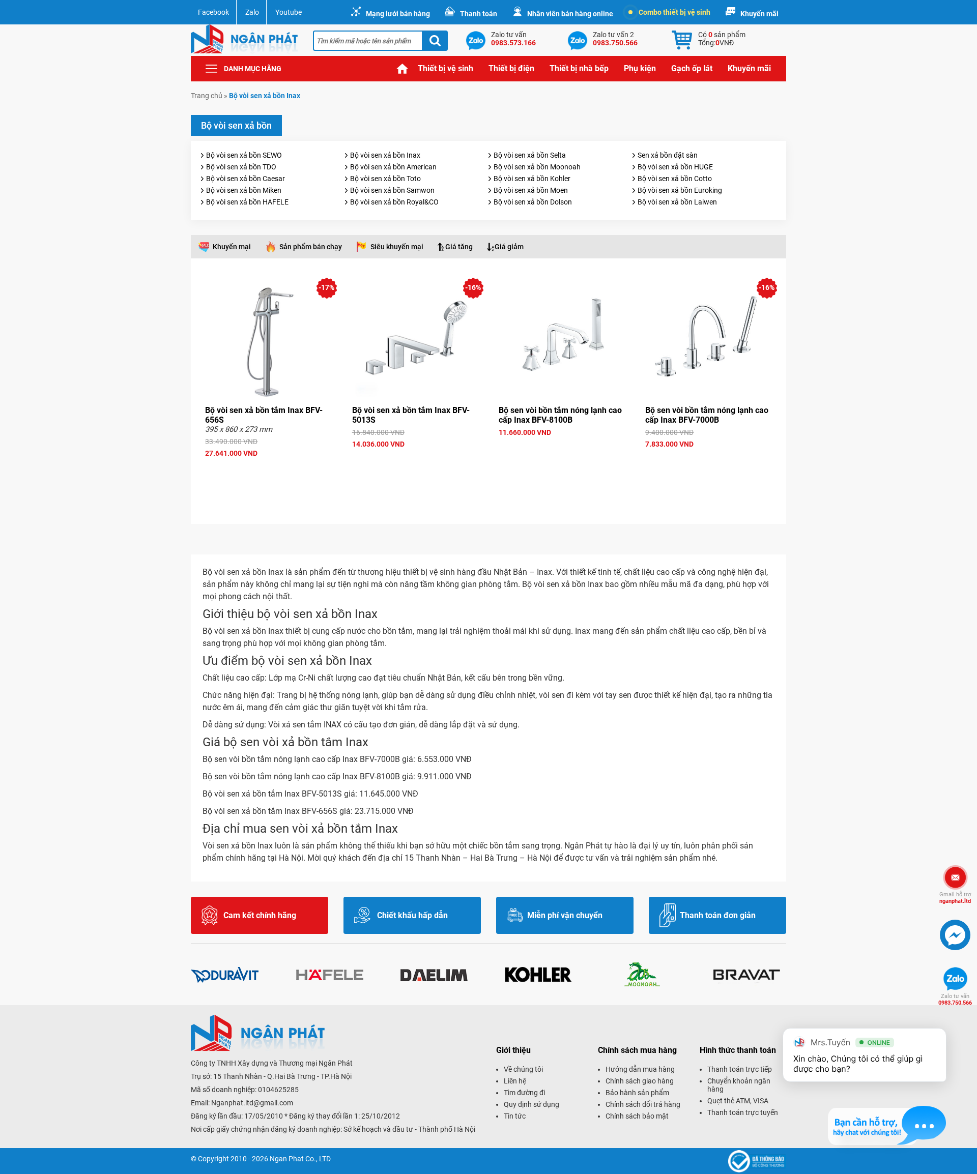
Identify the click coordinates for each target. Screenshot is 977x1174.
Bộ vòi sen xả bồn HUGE (675, 167)
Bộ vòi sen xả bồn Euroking (680, 190)
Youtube (288, 12)
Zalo (252, 12)
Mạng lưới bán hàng (398, 14)
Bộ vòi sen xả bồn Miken (243, 190)
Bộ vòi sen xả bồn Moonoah (537, 167)
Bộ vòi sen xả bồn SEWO (244, 155)
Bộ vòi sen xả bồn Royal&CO (394, 202)
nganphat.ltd (955, 897)
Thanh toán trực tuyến (742, 1112)
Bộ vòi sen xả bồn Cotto (675, 178)
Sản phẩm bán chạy (310, 247)
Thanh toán (478, 14)
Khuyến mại (232, 247)
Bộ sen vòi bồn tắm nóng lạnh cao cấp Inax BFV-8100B (560, 415)
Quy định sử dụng (531, 1104)
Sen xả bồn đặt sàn (668, 155)
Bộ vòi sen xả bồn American (393, 167)
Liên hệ (515, 1081)
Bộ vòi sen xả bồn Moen (531, 190)
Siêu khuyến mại (396, 247)
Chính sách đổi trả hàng (643, 1104)
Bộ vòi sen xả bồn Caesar (245, 178)
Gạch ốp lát (691, 68)
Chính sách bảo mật (637, 1116)
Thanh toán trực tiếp (739, 1069)
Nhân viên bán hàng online (570, 14)
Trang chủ (402, 68)
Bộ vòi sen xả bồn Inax (385, 155)
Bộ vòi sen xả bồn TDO (241, 167)
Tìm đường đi (524, 1093)
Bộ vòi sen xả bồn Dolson (533, 202)
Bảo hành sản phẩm (637, 1093)
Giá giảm (509, 247)
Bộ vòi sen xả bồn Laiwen (677, 202)
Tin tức (515, 1116)
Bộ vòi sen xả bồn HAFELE (247, 202)
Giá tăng (459, 247)
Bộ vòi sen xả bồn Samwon (392, 190)
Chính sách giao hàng (640, 1081)
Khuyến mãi (759, 14)
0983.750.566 (955, 999)
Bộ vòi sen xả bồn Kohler (532, 178)
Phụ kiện (640, 68)
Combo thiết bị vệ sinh (674, 12)
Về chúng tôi (523, 1069)
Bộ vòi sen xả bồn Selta (530, 155)
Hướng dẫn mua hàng (640, 1069)
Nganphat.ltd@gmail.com (252, 1103)
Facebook (213, 12)
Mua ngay (268, 471)
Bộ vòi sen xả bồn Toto (385, 178)
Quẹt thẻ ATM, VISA (737, 1101)
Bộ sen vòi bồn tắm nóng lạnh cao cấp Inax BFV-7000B (706, 415)
